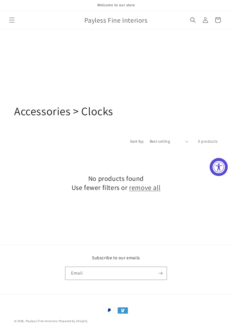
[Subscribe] (160, 273)
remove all (144, 187)
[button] (12, 20)
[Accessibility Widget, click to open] (219, 167)
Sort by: (137, 141)
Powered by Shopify (73, 321)
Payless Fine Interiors (42, 321)
